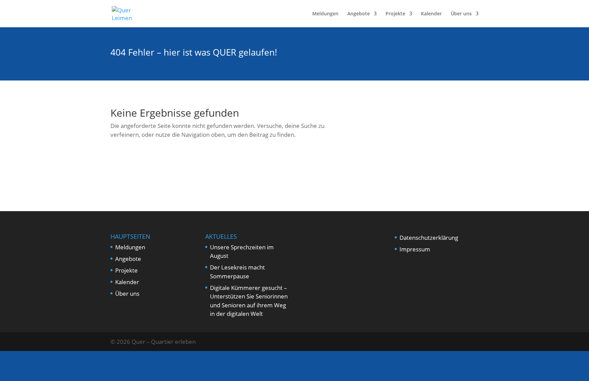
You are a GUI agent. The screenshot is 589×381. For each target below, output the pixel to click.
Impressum (414, 249)
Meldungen (325, 14)
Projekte (395, 14)
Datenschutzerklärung (428, 237)
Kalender (431, 14)
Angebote (358, 14)
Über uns (461, 14)
